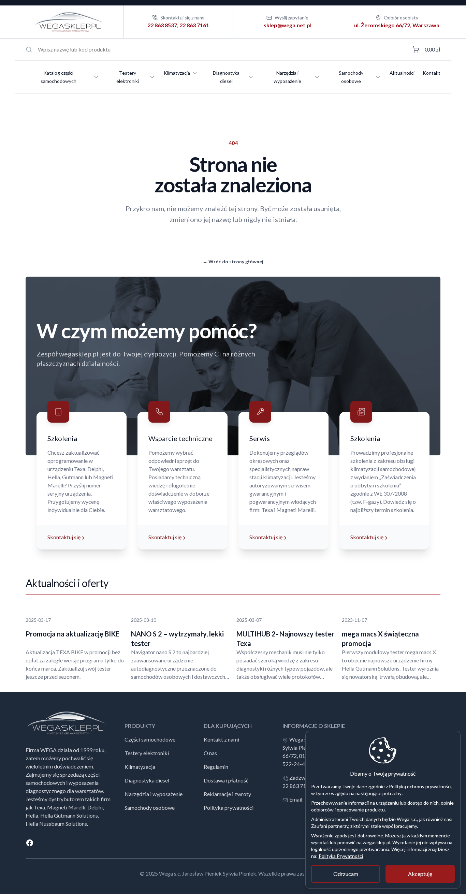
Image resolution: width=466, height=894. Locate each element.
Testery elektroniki (127, 77)
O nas (210, 753)
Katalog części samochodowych (58, 77)
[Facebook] (233, 843)
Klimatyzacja (177, 73)
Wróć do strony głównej (233, 261)
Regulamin (216, 766)
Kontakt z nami (221, 739)
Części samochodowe (150, 739)
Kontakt (431, 73)
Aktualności (402, 73)
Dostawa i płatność (226, 780)
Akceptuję (420, 873)
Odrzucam (345, 873)
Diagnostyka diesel (226, 77)
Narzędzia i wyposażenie (287, 77)
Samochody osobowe (351, 77)
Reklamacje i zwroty (227, 794)
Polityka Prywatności (341, 856)
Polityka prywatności (228, 807)
